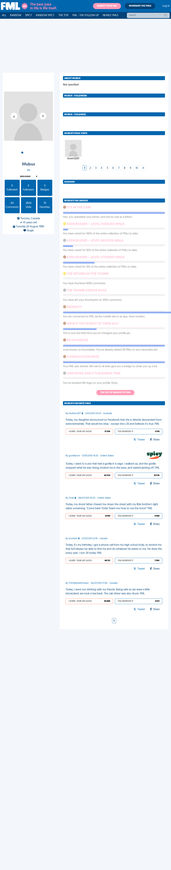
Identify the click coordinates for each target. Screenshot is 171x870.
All (4, 15)
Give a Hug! (25, 177)
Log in (166, 6)
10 (137, 168)
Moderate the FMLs (140, 6)
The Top (63, 15)
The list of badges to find (115, 392)
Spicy (28, 15)
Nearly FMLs (110, 15)
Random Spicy (45, 15)
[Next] (143, 168)
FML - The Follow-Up (85, 15)
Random (15, 15)
